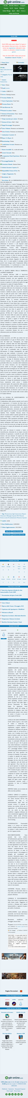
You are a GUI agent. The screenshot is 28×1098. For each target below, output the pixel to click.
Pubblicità (4, 1089)
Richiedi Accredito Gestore (19, 534)
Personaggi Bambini (7, 161)
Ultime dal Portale (14, 13)
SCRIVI (4, 638)
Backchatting (5, 141)
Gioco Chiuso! (6, 603)
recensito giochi (20, 926)
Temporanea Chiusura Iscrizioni (11, 619)
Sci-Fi (11, 8)
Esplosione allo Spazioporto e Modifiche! (13, 609)
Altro (18, 11)
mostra (8, 88)
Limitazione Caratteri (8, 135)
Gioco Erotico (6, 131)
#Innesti (22, 516)
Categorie (22, 5)
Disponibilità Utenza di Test (9, 170)
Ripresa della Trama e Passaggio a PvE (13, 606)
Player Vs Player (6, 138)
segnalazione (12, 48)
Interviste (13, 1008)
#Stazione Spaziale (22, 517)
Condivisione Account (8, 144)
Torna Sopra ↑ (17, 1091)
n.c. (24, 582)
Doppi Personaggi (7, 125)
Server (4, 94)
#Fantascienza (8, 514)
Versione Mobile (6, 97)
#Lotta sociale (4, 517)
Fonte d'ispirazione (7, 101)
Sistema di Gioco (6, 122)
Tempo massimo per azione (9, 119)
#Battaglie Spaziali (11, 516)
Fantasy (6, 8)
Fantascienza (3, 81)
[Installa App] (15, 1095)
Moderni (21, 8)
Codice (4, 91)
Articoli (8, 1008)
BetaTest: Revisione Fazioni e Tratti (12, 622)
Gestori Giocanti (6, 153)
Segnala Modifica (7, 534)
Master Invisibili (6, 149)
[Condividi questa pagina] (21, 1095)
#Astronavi (3, 516)
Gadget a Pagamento (7, 174)
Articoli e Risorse (14, 5)
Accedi (5, 5)
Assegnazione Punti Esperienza (10, 156)
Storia (16, 8)
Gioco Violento (6, 128)
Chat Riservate (6, 107)
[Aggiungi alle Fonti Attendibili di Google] (18, 1095)
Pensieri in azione (7, 110)
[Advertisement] (14, 25)
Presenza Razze (6, 104)
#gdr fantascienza (17, 514)
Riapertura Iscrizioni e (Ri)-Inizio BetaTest (14, 615)
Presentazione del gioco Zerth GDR (12, 595)
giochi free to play (11, 1084)
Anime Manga (6, 11)
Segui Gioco (8, 531)
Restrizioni (5, 177)
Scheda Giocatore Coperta (9, 167)
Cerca (23, 11)
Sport (13, 11)
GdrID (4, 521)
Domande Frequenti (20, 1089)
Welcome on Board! (7, 612)
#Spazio (24, 514)
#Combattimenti (12, 517)
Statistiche (11, 1089)
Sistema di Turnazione (8, 113)
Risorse (19, 1008)
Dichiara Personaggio (17, 531)
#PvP (18, 516)
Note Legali (10, 1091)
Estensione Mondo (7, 164)
